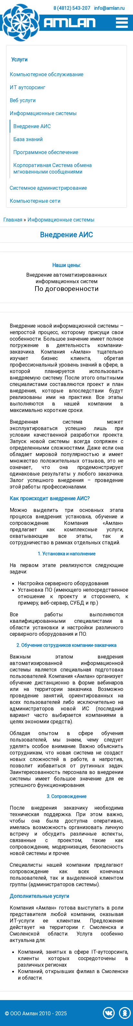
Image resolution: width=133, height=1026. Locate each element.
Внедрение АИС (32, 126)
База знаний (28, 139)
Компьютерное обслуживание (46, 74)
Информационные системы (43, 113)
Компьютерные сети (35, 201)
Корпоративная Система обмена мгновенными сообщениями (52, 168)
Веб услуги (23, 100)
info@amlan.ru (109, 8)
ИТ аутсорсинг (27, 87)
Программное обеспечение (45, 152)
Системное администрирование (48, 188)
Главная (12, 219)
